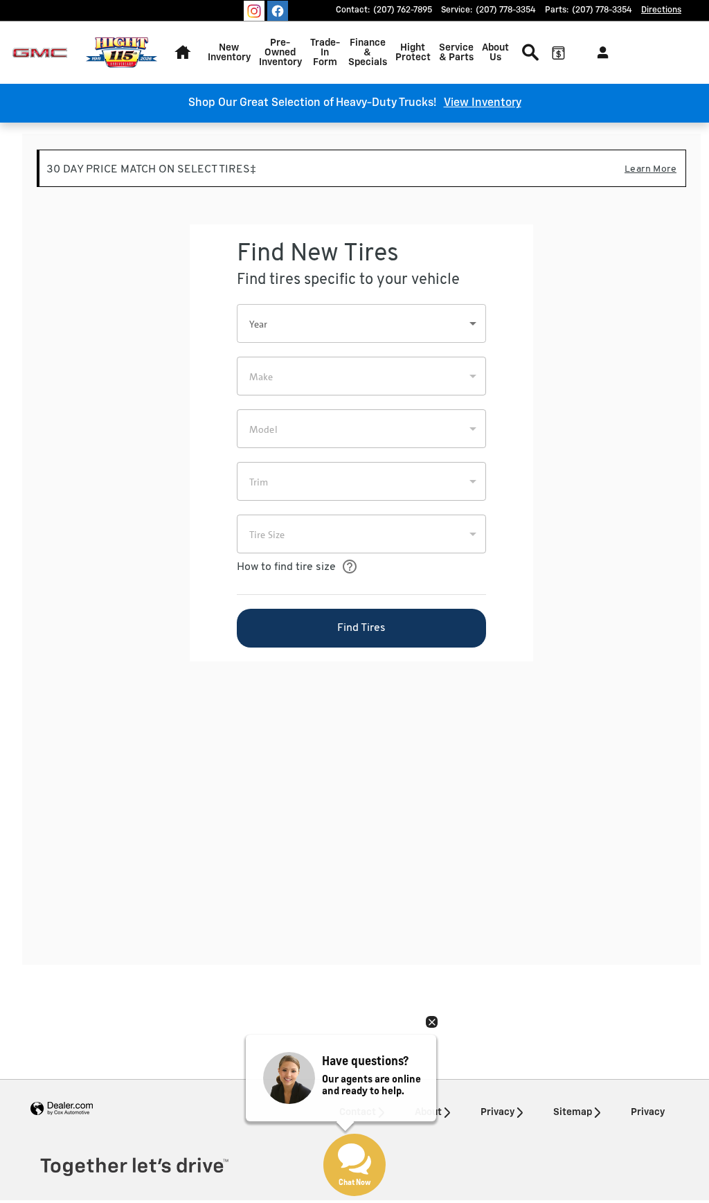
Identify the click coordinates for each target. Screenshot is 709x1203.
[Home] (40, 52)
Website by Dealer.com (61, 1109)
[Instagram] (254, 11)
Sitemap (572, 1112)
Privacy (497, 1112)
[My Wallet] (558, 52)
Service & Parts (456, 52)
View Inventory (482, 103)
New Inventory (229, 52)
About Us (495, 52)
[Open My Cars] (599, 52)
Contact (357, 1112)
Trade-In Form (325, 52)
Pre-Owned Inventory (280, 52)
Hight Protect (413, 52)
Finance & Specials (367, 52)
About (428, 1112)
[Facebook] (277, 11)
